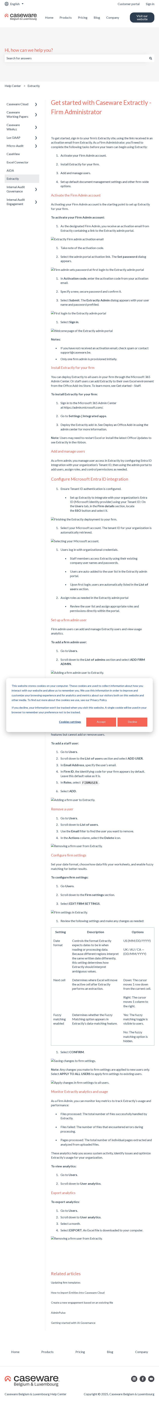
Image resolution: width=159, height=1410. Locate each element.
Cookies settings (70, 722)
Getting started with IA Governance (73, 1322)
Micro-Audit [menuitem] (15, 145)
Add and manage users (75, 173)
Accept (101, 722)
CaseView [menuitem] (13, 154)
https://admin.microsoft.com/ (83, 407)
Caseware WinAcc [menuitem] (13, 127)
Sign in (150, 4)
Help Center (13, 86)
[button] (36, 104)
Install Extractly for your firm (79, 164)
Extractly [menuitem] (13, 178)
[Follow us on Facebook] (143, 1379)
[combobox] (76, 58)
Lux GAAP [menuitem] (13, 137)
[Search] (150, 58)
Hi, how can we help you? (29, 50)
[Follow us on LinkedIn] (134, 1379)
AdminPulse (58, 1312)
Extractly (34, 86)
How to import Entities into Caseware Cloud (78, 1292)
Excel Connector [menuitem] (18, 162)
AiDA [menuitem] (10, 170)
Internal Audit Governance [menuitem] (16, 189)
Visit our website (142, 17)
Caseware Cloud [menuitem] (17, 104)
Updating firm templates (65, 1282)
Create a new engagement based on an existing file (82, 1302)
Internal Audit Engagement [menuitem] (16, 202)
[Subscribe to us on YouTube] (151, 1379)
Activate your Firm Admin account (83, 155)
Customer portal (129, 4)
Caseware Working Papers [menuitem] (17, 114)
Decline (132, 722)
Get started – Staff (128, 385)
